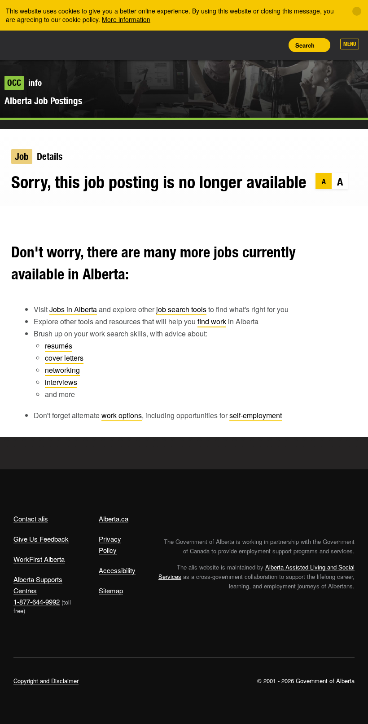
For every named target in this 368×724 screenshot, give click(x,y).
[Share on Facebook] (29, 219)
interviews (61, 382)
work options (121, 415)
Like (254, 44)
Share (213, 44)
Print (274, 44)
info (24, 83)
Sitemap (111, 590)
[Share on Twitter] (11, 219)
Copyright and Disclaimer (46, 680)
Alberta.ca (113, 518)
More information (126, 19)
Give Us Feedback (41, 538)
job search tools (181, 309)
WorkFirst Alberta (39, 559)
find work (211, 321)
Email (64, 219)
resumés (58, 345)
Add (233, 44)
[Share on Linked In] (46, 219)
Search (305, 45)
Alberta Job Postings (43, 100)
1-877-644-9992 (36, 601)
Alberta (30, 44)
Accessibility (117, 570)
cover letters (64, 358)
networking (62, 370)
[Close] (356, 11)
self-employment (255, 415)
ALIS (73, 44)
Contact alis (30, 518)
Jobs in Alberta (73, 309)
